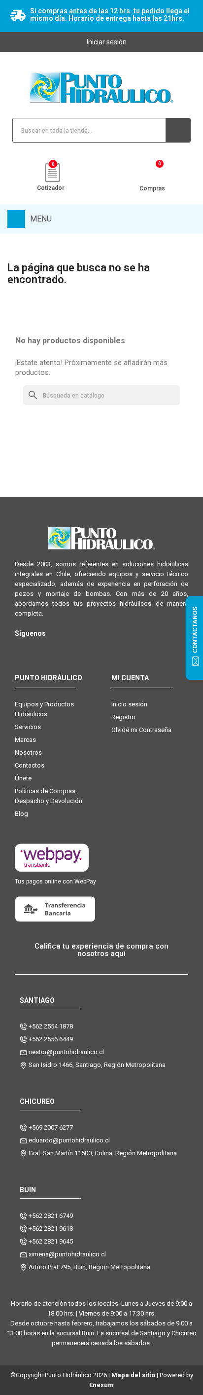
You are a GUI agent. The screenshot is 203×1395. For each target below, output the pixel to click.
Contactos (29, 765)
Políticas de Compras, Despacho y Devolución (48, 796)
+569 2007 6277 (51, 1127)
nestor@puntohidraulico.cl (66, 1052)
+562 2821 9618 (51, 1228)
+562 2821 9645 (51, 1241)
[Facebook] (40, 649)
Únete (23, 778)
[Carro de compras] (152, 173)
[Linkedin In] (80, 649)
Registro (123, 717)
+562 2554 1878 (51, 1026)
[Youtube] (60, 649)
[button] (101, 950)
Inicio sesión (129, 704)
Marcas (25, 739)
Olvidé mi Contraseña (141, 730)
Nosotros (28, 752)
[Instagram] (21, 649)
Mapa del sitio (133, 1375)
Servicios (28, 727)
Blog (21, 813)
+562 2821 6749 (51, 1215)
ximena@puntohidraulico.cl (67, 1254)
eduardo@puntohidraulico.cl (69, 1140)
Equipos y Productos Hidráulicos (44, 709)
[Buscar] (178, 130)
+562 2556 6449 (51, 1039)
